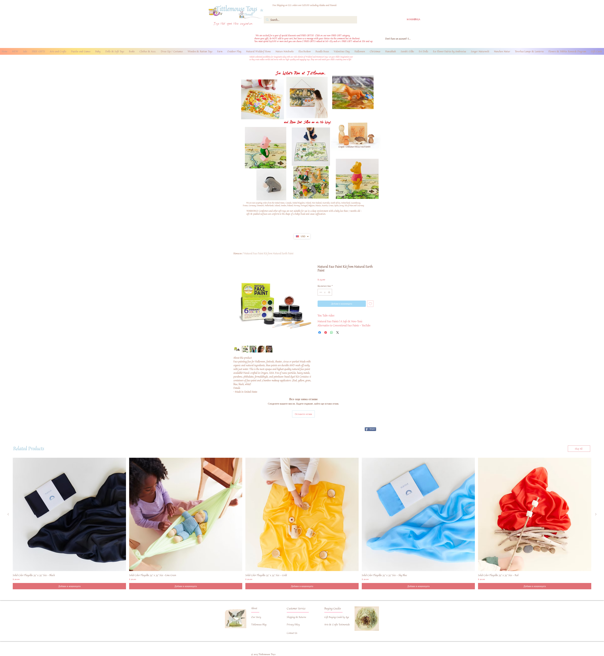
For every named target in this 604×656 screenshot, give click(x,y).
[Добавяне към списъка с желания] (370, 304)
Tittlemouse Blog (258, 624)
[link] (411, 19)
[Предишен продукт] (8, 514)
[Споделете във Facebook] (320, 332)
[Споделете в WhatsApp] (331, 332)
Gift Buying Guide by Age (336, 617)
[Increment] (329, 292)
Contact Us (292, 633)
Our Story (256, 617)
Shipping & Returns (296, 617)
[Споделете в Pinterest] (325, 332)
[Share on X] (337, 332)
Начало (237, 253)
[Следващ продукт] (596, 514)
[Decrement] (320, 292)
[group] (302, 523)
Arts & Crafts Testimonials (337, 624)
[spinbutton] (325, 292)
